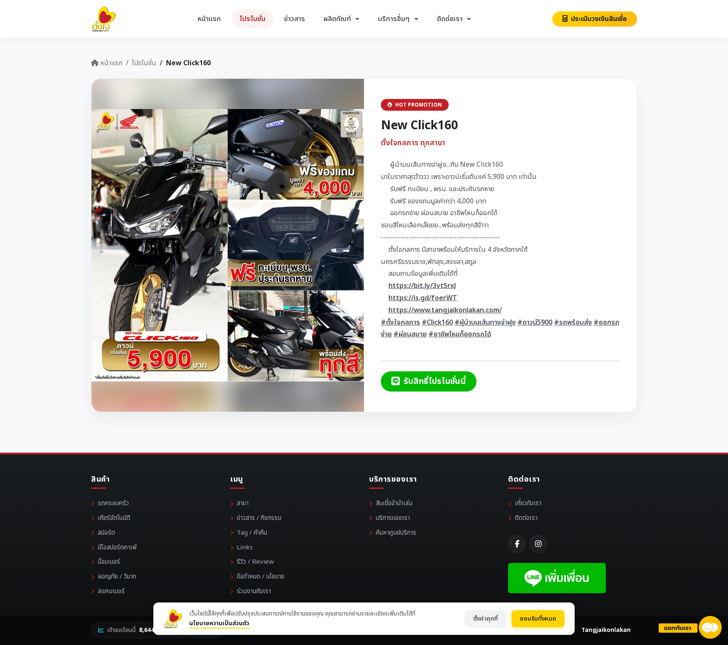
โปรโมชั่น (252, 19)
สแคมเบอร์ (111, 591)
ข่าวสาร (294, 19)
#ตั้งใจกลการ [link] (400, 322)
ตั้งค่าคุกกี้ (485, 618)
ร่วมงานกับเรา (254, 591)
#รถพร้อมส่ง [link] (573, 322)
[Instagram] (538, 544)
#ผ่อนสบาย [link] (410, 334)
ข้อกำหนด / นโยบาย (260, 576)
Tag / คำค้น (252, 533)
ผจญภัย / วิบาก (117, 576)
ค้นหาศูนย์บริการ (396, 533)
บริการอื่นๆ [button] (394, 19)
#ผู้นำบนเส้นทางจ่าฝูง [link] (485, 322)
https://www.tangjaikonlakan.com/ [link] (445, 310)
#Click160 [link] (437, 322)
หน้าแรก (209, 19)
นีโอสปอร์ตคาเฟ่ (117, 547)
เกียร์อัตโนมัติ (114, 518)
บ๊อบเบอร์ (109, 562)
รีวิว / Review (255, 562)
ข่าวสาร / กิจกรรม (259, 518)
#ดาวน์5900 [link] (534, 322)
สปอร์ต (106, 533)
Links (245, 547)
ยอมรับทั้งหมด (538, 618)
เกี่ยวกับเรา (528, 503)
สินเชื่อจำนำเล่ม (394, 503)
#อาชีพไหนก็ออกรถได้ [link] (459, 334)
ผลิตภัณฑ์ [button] (338, 19)
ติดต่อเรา (526, 518)
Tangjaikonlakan (606, 630)
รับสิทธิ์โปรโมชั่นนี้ (433, 381)
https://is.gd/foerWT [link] (422, 298)
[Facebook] (517, 544)
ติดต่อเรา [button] (450, 19)
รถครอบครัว (113, 503)
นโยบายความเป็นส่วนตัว (219, 623)
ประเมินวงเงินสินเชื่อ (598, 19)
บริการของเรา (393, 518)
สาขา (243, 503)
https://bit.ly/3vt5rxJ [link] (422, 286)
